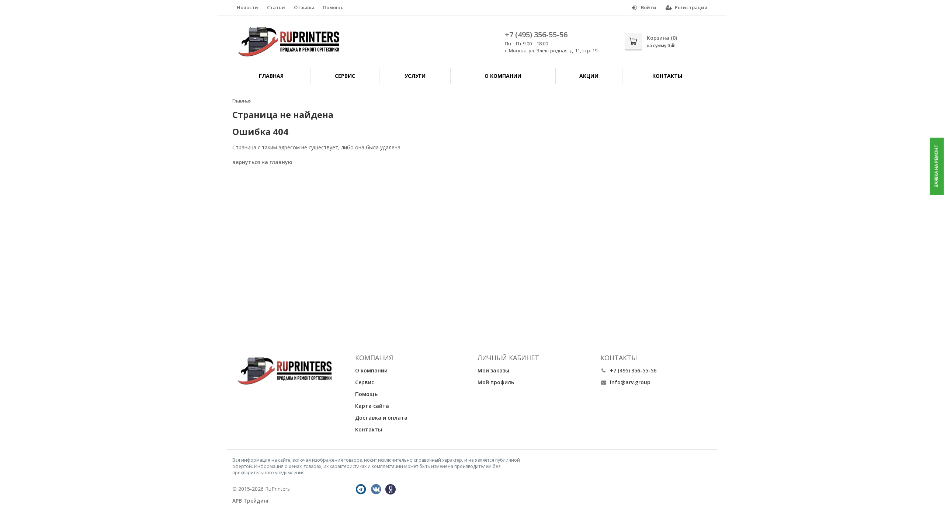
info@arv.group (630, 382)
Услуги (415, 75)
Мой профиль (496, 382)
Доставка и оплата (381, 417)
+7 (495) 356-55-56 (536, 34)
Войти (648, 7)
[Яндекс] (390, 489)
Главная (271, 75)
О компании (503, 75)
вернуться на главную (262, 162)
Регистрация (690, 7)
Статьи (276, 7)
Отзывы (304, 7)
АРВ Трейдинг (250, 500)
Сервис (345, 75)
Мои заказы (493, 370)
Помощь (333, 7)
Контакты (667, 75)
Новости (247, 7)
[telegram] (361, 489)
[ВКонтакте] (376, 489)
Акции (588, 75)
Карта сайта (372, 405)
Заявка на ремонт (936, 166)
